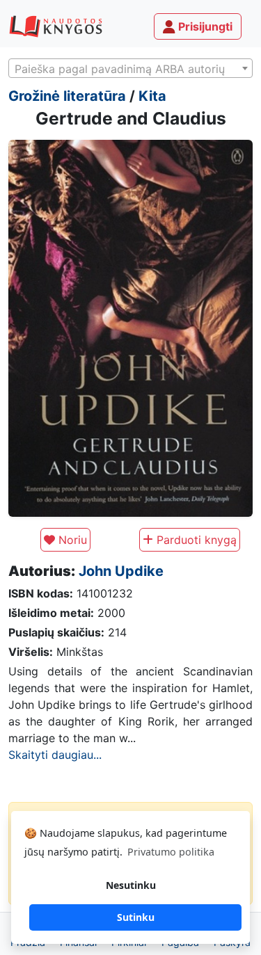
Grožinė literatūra (67, 96)
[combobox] (130, 68)
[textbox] (130, 69)
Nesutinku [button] (131, 885)
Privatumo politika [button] (170, 851)
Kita (152, 96)
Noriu (71, 540)
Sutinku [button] (136, 917)
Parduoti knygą (195, 540)
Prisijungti (203, 26)
